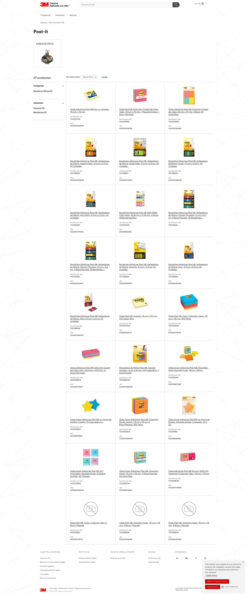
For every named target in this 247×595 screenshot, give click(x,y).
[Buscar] (176, 4)
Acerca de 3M (45, 558)
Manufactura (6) (40, 112)
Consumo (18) (39, 108)
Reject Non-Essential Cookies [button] (217, 581)
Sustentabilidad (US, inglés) (50, 570)
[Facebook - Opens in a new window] (196, 558)
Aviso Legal (53, 588)
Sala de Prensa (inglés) (87, 562)
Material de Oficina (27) (42, 91)
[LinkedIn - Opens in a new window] (177, 558)
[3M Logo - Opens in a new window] (55, 4)
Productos (45, 15)
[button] (229, 587)
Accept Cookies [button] (212, 587)
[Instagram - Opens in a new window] (205, 558)
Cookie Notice (211, 576)
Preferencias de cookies (82, 588)
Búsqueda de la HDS (117, 558)
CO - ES (198, 4)
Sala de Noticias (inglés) (87, 558)
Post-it (88, 77)
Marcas (73, 15)
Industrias (59, 15)
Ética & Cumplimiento (48, 578)
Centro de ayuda (154, 558)
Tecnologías (44, 574)
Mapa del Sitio (153, 562)
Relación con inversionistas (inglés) (52, 562)
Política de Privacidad (66, 588)
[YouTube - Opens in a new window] (186, 558)
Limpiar (105, 77)
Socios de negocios (47, 566)
